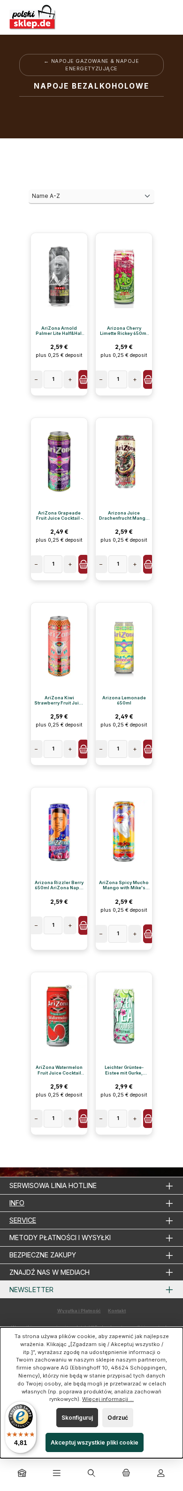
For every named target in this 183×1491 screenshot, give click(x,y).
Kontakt (117, 1310)
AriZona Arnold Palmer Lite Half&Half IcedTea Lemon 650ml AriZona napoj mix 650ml (59, 330)
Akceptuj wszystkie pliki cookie (94, 1442)
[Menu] (57, 1473)
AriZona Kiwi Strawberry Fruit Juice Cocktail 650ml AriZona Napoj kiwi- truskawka (59, 700)
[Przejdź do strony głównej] (32, 17)
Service (22, 1220)
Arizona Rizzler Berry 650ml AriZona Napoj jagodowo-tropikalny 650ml (59, 885)
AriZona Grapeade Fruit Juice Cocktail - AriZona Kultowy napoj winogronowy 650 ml (59, 515)
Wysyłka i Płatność (79, 1310)
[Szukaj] (91, 1473)
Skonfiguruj (77, 1417)
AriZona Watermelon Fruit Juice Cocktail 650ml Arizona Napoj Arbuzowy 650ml (59, 1070)
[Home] (22, 1473)
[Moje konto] (161, 1473)
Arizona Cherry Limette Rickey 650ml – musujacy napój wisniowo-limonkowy (124, 330)
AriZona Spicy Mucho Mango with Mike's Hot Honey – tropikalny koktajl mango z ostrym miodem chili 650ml (124, 885)
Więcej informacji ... (108, 1399)
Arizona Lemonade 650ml (124, 700)
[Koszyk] (126, 1473)
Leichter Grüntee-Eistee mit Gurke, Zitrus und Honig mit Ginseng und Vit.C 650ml (124, 1070)
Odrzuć (117, 1417)
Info (16, 1203)
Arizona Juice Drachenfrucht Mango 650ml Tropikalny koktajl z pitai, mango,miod (124, 515)
